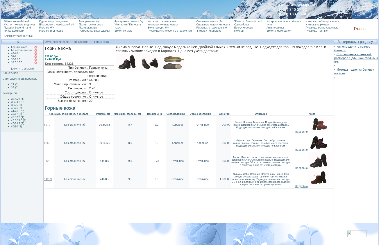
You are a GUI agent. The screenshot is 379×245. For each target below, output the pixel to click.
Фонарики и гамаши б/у (128, 21)
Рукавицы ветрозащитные (322, 27)
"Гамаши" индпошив (208, 30)
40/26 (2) (16, 108)
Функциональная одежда (94, 30)
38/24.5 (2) (17, 102)
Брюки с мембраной (278, 30)
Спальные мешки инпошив (213, 24)
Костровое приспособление (283, 21)
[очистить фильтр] (22, 68)
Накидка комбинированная (322, 21)
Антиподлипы (275, 27)
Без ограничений (21, 50)
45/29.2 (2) (17, 123)
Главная (361, 28)
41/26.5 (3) (17, 111)
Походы (239, 30)
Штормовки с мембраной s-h (57, 24)
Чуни (269, 24)
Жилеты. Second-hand (248, 21)
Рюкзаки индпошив (51, 30)
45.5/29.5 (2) (18, 120)
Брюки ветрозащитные (18, 36)
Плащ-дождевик (14, 30)
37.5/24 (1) (17, 98)
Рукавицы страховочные (211, 27)
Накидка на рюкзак (317, 24)
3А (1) (14, 87)
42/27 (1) (16, 114)
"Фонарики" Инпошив (127, 24)
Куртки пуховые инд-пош (19, 24)
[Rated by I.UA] (357, 236)
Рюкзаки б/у (46, 27)
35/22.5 (15, 59)
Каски (118, 27)
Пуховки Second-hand (17, 27)
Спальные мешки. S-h (209, 21)
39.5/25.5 (16, 62)
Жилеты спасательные (162, 21)
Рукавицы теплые (317, 30)
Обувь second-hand (57, 41)
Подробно (301, 131)
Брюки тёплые (123, 30)
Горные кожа (80, 41)
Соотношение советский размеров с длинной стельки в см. (356, 57)
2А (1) (14, 84)
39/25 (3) (16, 105)
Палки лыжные (88, 27)
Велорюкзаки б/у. (89, 21)
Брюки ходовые (244, 27)
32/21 (14, 56)
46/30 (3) (16, 126)
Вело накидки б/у (158, 27)
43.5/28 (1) (17, 117)
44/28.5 (15, 53)
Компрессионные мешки (163, 24)
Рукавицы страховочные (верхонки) (170, 30)
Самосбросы (242, 24)
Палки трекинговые (91, 24)
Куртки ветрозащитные (53, 21)
